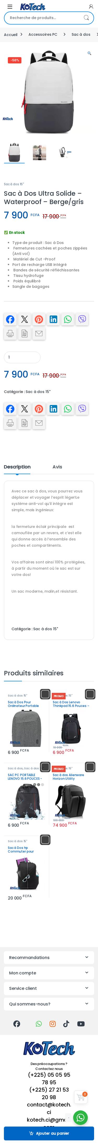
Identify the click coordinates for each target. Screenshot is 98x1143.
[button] (89, 53)
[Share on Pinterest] (39, 319)
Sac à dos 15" (14, 184)
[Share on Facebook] (10, 319)
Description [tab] (17, 467)
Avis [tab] (57, 467)
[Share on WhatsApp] (67, 319)
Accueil (11, 34)
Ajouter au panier (52, 1133)
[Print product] (10, 333)
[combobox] (41, 18)
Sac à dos (81, 34)
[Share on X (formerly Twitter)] (24, 319)
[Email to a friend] (39, 333)
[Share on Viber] (82, 319)
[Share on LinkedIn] (53, 319)
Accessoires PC (42, 34)
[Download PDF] (24, 333)
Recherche (86, 18)
